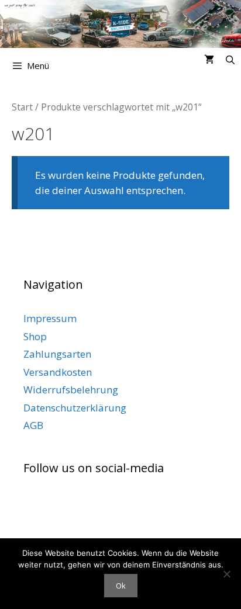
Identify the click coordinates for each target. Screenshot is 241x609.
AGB (33, 425)
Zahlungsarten (57, 354)
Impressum (50, 318)
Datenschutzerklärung (74, 407)
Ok (121, 585)
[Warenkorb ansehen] (209, 59)
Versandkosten (57, 372)
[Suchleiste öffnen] (230, 59)
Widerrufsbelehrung (70, 389)
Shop (35, 336)
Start (22, 107)
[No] (226, 574)
